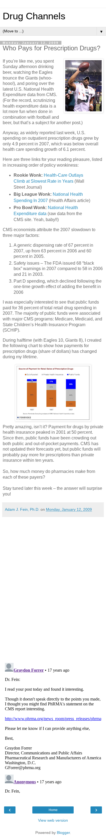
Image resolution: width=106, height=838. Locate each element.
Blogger (63, 832)
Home (53, 810)
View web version (53, 820)
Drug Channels (34, 16)
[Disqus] (53, 588)
